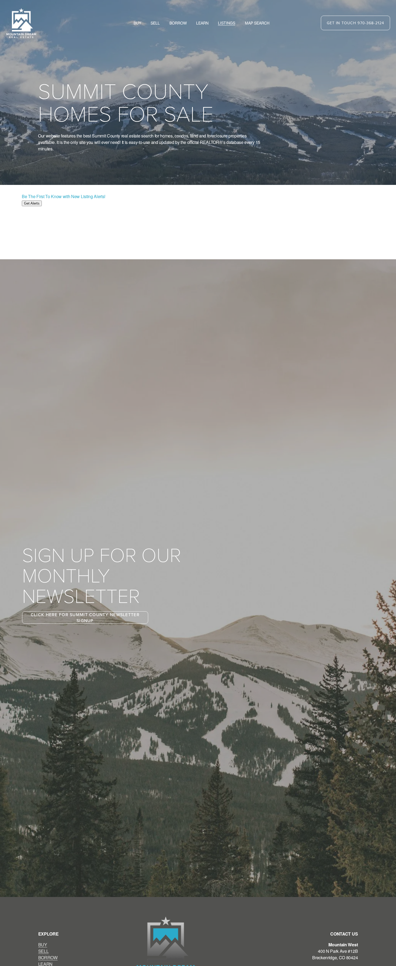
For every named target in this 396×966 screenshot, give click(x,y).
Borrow (178, 23)
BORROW (48, 957)
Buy (137, 23)
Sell (155, 23)
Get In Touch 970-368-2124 (355, 23)
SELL (43, 951)
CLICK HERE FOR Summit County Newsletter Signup (85, 617)
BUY (42, 944)
